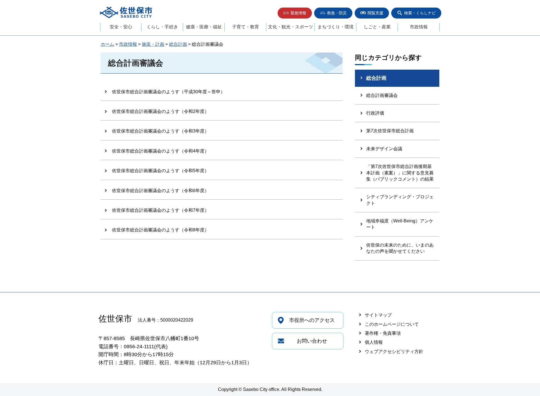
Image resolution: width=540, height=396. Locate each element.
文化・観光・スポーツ (290, 26)
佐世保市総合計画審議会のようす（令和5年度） (160, 170)
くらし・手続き (162, 26)
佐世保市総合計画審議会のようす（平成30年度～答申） (168, 91)
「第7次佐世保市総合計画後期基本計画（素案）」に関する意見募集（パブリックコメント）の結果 (400, 172)
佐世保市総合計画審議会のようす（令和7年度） (160, 210)
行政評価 (375, 113)
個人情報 (374, 342)
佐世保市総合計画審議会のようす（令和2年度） (160, 111)
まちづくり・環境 (336, 26)
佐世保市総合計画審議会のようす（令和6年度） (160, 190)
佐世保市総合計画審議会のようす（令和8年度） (160, 229)
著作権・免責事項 (383, 333)
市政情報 (419, 26)
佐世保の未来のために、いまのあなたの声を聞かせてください (400, 248)
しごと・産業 (377, 26)
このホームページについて (392, 324)
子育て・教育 (245, 26)
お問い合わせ (312, 341)
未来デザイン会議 (384, 148)
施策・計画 (153, 44)
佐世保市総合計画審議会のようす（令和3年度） (160, 131)
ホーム (107, 44)
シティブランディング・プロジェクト (400, 199)
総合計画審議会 (382, 95)
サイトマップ (378, 315)
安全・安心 (121, 26)
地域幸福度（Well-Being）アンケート (399, 224)
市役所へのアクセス (312, 320)
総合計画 (178, 44)
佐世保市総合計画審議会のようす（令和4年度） (160, 151)
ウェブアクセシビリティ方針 (394, 351)
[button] (295, 13)
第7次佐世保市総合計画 (390, 130)
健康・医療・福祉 (204, 26)
